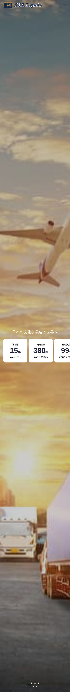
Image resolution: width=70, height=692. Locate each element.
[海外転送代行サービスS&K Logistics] (22, 5)
